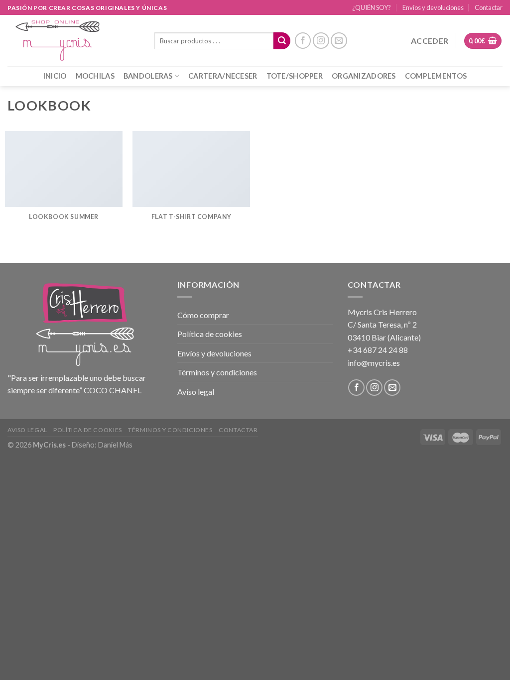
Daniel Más (115, 445)
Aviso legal (195, 391)
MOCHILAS (95, 76)
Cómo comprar (203, 315)
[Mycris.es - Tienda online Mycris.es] (73, 40)
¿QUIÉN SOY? (371, 7)
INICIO (55, 76)
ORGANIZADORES (364, 76)
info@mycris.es (374, 362)
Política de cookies (209, 334)
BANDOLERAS (148, 76)
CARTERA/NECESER (222, 76)
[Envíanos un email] (339, 40)
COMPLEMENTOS (436, 76)
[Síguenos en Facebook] (303, 40)
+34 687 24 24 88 (378, 349)
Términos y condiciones (217, 372)
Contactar (489, 7)
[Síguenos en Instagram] (321, 40)
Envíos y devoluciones (433, 7)
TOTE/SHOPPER (294, 76)
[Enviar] (281, 40)
